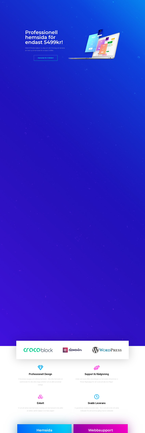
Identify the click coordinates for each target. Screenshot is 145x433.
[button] (46, 58)
